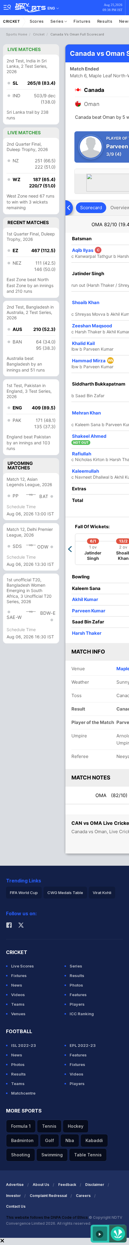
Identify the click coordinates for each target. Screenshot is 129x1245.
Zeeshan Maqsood (92, 326)
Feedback (67, 1184)
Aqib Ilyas (86, 250)
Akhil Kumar (85, 599)
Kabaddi (94, 1140)
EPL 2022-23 (83, 1045)
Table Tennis (88, 1154)
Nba (69, 1140)
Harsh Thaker (86, 633)
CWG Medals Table (65, 892)
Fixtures (82, 21)
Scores (37, 21)
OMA (111, 795)
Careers (83, 1195)
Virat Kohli (102, 892)
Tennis (49, 1126)
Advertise (15, 1184)
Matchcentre (23, 1093)
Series (57, 21)
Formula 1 (21, 1126)
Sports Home (16, 34)
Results (104, 21)
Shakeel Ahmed (89, 436)
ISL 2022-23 (23, 1045)
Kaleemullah (85, 471)
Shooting (20, 1154)
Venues (18, 1013)
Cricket (11, 21)
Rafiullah (81, 454)
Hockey (75, 1126)
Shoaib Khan (85, 302)
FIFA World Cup (24, 892)
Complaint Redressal (48, 1195)
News (16, 985)
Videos (18, 994)
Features (78, 994)
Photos (76, 985)
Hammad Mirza (92, 360)
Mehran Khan (86, 413)
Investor (13, 1195)
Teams (18, 1004)
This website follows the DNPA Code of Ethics (47, 1217)
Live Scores (22, 966)
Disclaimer (94, 1184)
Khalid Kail (83, 343)
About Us (41, 1184)
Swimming (52, 1154)
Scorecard (91, 207)
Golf (49, 1140)
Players (77, 1004)
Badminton (22, 1140)
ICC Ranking (82, 1013)
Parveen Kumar (88, 611)
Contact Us (16, 1206)
